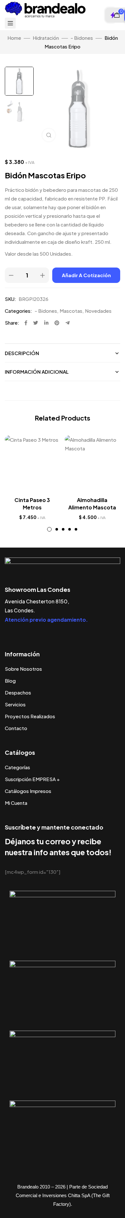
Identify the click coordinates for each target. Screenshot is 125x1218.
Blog (10, 680)
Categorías (17, 767)
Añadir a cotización (86, 275)
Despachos (18, 692)
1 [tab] (49, 529)
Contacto (16, 728)
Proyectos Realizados (30, 716)
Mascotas (71, 311)
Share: (12, 322)
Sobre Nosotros (23, 669)
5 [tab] (76, 529)
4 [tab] (69, 529)
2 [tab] (56, 529)
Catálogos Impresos (28, 791)
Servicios (15, 704)
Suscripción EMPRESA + (32, 779)
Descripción (22, 353)
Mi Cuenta (16, 803)
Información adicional (37, 372)
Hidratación (46, 38)
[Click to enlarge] (48, 135)
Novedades (98, 311)
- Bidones (82, 38)
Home (14, 38)
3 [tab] (63, 529)
